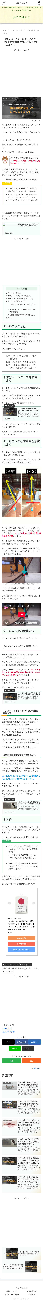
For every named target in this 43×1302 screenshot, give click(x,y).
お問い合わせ (32, 1291)
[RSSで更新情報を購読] (31, 1060)
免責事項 (32, 1294)
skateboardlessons (10, 968)
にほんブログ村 (8, 1032)
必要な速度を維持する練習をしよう (22, 315)
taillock (22, 968)
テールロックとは (14, 293)
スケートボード (27, 965)
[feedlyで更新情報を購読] (11, 1060)
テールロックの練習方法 (16, 301)
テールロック (8, 971)
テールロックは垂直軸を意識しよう (20, 299)
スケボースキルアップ (11, 965)
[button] (28, 1048)
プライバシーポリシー (11, 1294)
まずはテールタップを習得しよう (20, 296)
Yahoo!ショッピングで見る (21, 949)
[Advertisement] (21, 73)
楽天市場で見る (21, 944)
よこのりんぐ (21, 3)
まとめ (10, 317)
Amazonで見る (21, 938)
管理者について (11, 1291)
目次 (18, 288)
